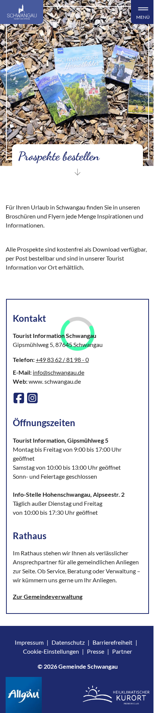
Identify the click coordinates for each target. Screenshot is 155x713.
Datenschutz (68, 642)
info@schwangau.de (58, 372)
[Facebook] (19, 398)
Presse (95, 651)
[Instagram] (32, 398)
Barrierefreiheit (112, 642)
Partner (122, 651)
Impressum (29, 642)
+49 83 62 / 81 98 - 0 (62, 359)
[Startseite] (21, 12)
